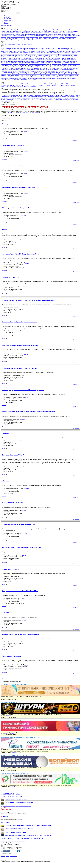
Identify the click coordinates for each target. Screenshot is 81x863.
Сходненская (50, 72)
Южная (29, 79)
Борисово (33, 51)
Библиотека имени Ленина (13, 51)
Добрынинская (40, 55)
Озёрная (13, 65)
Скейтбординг (35, 98)
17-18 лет (29, 85)
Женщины (32, 86)
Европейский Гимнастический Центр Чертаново (18, 187)
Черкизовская (4, 78)
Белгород (50, 30)
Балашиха (40, 30)
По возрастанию (34, 112)
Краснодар (11, 34)
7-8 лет (18, 84)
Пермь (78, 35)
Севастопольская (68, 69)
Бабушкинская (28, 49)
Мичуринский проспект (17, 62)
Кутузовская (31, 59)
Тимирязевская (22, 74)
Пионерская (53, 66)
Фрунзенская (46, 76)
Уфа (70, 38)
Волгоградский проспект (24, 54)
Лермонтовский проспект (53, 59)
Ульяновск (66, 38)
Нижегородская (17, 64)
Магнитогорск (49, 34)
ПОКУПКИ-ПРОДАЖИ (7, 795)
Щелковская (66, 78)
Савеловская (54, 69)
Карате (57, 95)
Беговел (9, 95)
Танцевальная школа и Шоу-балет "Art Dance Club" (20, 591)
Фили (32, 76)
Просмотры (26, 112)
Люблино (21, 61)
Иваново (3, 32)
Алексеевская (44, 48)
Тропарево (37, 74)
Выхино (6, 55)
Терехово (9, 74)
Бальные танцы (52, 98)
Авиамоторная (7, 48)
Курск (26, 34)
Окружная (18, 65)
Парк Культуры (64, 65)
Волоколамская (41, 54)
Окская (24, 65)
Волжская (33, 54)
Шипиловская (47, 78)
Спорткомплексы (8, 93)
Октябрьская (29, 65)
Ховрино (52, 76)
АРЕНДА (17, 795)
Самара (57, 37)
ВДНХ (51, 52)
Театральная (68, 72)
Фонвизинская (38, 76)
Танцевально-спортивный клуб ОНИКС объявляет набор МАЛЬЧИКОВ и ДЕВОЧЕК (28, 835)
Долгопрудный (50, 31)
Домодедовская (48, 55)
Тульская (47, 74)
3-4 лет (34, 84)
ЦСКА (57, 76)
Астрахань (34, 30)
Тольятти (49, 38)
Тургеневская (53, 74)
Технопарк (15, 74)
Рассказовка (18, 69)
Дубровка (62, 55)
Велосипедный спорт (10, 96)
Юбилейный (31, 39)
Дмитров (43, 31)
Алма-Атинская (52, 48)
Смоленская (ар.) (38, 71)
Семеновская (11, 71)
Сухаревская (43, 72)
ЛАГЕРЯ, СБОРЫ (17, 796)
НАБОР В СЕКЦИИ (6, 793)
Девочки (56, 84)
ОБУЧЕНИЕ (16, 793)
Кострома (73, 32)
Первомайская (12, 66)
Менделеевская (72, 61)
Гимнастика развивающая (39, 96)
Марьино (42, 61)
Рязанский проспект (45, 69)
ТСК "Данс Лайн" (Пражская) (12, 502)
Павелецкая (57, 65)
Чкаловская (33, 78)
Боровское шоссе (47, 51)
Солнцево (67, 71)
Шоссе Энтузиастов (57, 78)
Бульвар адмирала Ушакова (26, 52)
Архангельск (27, 30)
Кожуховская (52, 57)
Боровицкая (39, 51)
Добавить (3, 5)
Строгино (29, 72)
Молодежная (33, 62)
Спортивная (4, 72)
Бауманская (52, 49)
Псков (31, 37)
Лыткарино (36, 34)
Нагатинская (46, 62)
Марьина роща (36, 61)
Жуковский (76, 31)
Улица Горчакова (20, 75)
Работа (5, 21)
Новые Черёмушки (6, 65)
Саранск (62, 37)
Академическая (23, 48)
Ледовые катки (23, 93)
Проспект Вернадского (48, 68)
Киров (45, 32)
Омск (62, 35)
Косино (3, 58)
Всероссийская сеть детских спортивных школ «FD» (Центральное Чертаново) (29, 411)
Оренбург (70, 35)
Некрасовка (9, 64)
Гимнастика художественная (67, 96)
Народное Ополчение (62, 62)
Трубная (42, 74)
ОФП (9, 98)
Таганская (57, 72)
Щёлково (25, 39)
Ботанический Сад (57, 51)
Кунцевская (19, 59)
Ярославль (42, 39)
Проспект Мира (58, 68)
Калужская (11, 57)
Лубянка (8, 61)
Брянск (55, 30)
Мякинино (40, 62)
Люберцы (42, 34)
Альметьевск (20, 30)
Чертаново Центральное (13, 44)
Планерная (60, 66)
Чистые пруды (26, 78)
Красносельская (38, 58)
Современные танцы (12, 99)
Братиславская (66, 51)
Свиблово (61, 69)
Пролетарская (37, 68)
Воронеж (25, 31)
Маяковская (49, 61)
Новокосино (39, 64)
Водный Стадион (5, 54)
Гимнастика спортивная (53, 96)
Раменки (12, 69)
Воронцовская (58, 54)
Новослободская (66, 64)
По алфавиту (11, 112)
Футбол (73, 99)
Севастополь (72, 37)
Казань (24, 32)
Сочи (21, 38)
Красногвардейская (17, 58)
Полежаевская (4, 68)
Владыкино (74, 52)
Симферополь (10, 38)
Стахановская (22, 72)
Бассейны (16, 93)
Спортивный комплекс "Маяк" (13, 455)
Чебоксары (8, 39)
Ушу (2, 96)
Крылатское (75, 58)
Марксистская (28, 61)
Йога (76, 96)
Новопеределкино (56, 64)
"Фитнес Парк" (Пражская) (11, 656)
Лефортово (64, 59)
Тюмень (60, 38)
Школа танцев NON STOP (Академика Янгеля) (18, 524)
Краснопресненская (28, 58)
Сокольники (61, 71)
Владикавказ (72, 30)
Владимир (3, 31)
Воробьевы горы (49, 54)
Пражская (9, 25)
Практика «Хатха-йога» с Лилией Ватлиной (13, 841)
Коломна (49, 32)
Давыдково (12, 55)
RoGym (4, 229)
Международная (63, 61)
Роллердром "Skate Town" (11, 277)
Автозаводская (15, 48)
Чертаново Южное (26, 44)
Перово (18, 66)
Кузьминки (13, 59)
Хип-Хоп (33, 99)
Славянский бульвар (28, 71)
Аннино (72, 48)
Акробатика (4, 95)
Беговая (58, 49)
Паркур (14, 98)
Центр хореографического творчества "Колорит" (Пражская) (23, 390)
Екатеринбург (58, 31)
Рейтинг (20, 112)
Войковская (13, 54)
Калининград (30, 32)
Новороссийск (38, 35)
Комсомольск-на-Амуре (58, 32)
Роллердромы (72, 93)
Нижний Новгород (13, 35)
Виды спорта (7, 18)
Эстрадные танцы (50, 99)
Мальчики (29, 84)
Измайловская (4, 57)
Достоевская (56, 55)
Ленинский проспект (40, 59)
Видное (59, 30)
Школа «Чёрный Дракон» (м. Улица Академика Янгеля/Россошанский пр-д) (28, 300)
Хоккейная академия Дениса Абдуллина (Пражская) (20, 345)
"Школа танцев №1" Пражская (13, 145)
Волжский (15, 31)
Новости (6, 23)
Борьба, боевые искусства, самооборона (23, 95)
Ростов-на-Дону (47, 37)
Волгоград (9, 31)
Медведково (55, 61)
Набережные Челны (69, 34)
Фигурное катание (65, 99)
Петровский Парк (25, 66)
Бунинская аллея (38, 52)
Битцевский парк (25, 51)
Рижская (33, 69)
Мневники (27, 62)
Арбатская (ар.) (5, 49)
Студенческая (35, 72)
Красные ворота (46, 58)
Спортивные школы (47, 93)
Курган (23, 34)
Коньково (74, 57)
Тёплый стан (67, 74)
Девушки (67, 85)
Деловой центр (19, 55)
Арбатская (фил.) (13, 49)
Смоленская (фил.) (49, 71)
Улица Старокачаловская (71, 75)
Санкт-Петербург (12, 30)
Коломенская (59, 57)
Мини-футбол (4, 98)
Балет (46, 98)
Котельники (8, 58)
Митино (8, 62)
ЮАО (4, 44)
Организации (7, 15)
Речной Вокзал (26, 69)
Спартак (72, 71)
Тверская (62, 72)
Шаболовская (40, 78)
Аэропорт (21, 49)
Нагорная (53, 62)
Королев (68, 32)
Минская (3, 62)
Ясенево (34, 79)
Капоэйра (52, 95)
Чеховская (18, 78)
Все (2, 30)
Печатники (47, 66)
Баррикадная (45, 49)
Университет (17, 76)
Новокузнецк (30, 35)
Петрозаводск (4, 37)
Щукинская (73, 78)
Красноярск (17, 34)
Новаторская (24, 64)
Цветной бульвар (69, 76)
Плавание (18, 98)
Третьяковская (30, 74)
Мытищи (61, 34)
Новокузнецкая (47, 64)
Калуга (36, 32)
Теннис (58, 99)
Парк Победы (72, 65)
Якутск (37, 39)
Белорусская (70, 49)
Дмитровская (31, 55)
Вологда (20, 31)
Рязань (53, 37)
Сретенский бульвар (13, 72)
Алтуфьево (60, 48)
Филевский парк (26, 76)
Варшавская (56, 52)
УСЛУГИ (8, 796)
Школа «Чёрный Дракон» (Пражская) (15, 166)
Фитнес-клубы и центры (60, 93)
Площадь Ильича (67, 66)
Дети (4, 84)
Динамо (26, 55)
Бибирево (3, 51)
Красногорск (4, 34)
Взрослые (20, 86)
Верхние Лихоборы (65, 52)
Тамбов (41, 38)
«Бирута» (5, 481)
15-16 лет (23, 85)
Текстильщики (76, 72)
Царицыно (62, 76)
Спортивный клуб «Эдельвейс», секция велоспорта (19, 322)
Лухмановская (15, 61)
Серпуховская (19, 71)
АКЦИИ (3, 796)
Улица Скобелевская (58, 75)
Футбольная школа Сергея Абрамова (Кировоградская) (21, 547)
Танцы (41, 98)
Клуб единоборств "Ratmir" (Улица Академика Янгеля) (21, 254)
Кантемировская (19, 57)
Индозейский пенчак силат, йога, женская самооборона (16, 806)
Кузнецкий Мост (5, 59)
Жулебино (68, 55)
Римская (38, 69)
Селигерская (4, 71)
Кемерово (40, 32)
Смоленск (16, 38)
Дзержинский (37, 31)
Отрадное (50, 65)
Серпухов (3, 38)
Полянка (11, 68)
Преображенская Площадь (26, 68)
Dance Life (5, 433)
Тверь (45, 38)
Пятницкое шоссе (5, 69)
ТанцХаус (5, 124)
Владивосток (65, 30)
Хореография (41, 99)
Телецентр (3, 74)
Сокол (55, 71)
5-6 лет (13, 84)
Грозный (30, 31)
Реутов (40, 37)
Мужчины (26, 86)
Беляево (76, 49)
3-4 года (8, 84)
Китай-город (45, 57)
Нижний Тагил (22, 35)
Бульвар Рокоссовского (12, 52)
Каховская (27, 57)
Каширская (33, 57)
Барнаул (45, 30)
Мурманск (56, 34)
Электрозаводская (5, 79)
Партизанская (4, 66)
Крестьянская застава (57, 58)
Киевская (38, 57)
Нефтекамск (4, 35)
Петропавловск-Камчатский (16, 37)
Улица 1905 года (75, 74)
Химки (2, 39)
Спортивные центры (34, 93)
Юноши (35, 85)
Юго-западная (23, 79)
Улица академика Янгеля (7, 76)
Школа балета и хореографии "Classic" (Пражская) (19, 368)
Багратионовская (37, 49)
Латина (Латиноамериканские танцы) (68, 98)
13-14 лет (17, 85)
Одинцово (58, 35)
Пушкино (35, 37)
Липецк (30, 34)
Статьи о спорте (8, 20)
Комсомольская (68, 57)
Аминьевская (66, 48)
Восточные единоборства (41, 95)
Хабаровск (74, 38)
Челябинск (14, 39)
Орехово (45, 65)
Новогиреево (32, 64)
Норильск (52, 35)
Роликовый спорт (26, 98)
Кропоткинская (67, 58)
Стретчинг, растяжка (24, 99)
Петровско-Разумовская (37, 66)
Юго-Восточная (15, 79)
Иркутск (12, 32)
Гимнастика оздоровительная (24, 96)
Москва (3, 25)
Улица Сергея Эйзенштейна (45, 75)
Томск (53, 38)
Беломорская (63, 49)
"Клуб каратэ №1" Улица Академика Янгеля (17, 208)
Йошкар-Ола (18, 32)
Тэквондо (77, 95)
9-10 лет (23, 84)
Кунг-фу (71, 95)
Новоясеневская (75, 64)
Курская (25, 59)
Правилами (19, 819)
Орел (66, 35)
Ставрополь (26, 38)
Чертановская (12, 78)
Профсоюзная (67, 68)
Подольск (26, 37)
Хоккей (77, 99)
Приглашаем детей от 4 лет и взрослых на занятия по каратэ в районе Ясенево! (22, 838)
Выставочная (66, 54)
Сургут (31, 38)
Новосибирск (46, 35)
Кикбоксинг (64, 95)
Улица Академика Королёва (8, 75)
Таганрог (36, 38)
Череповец (20, 39)
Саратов (67, 37)
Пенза (75, 35)
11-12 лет (11, 85)
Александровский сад (34, 48)
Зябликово (74, 55)
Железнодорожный (68, 31)
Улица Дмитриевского (31, 75)
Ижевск (8, 32)
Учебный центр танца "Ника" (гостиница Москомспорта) (22, 634)
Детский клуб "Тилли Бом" (11, 569)
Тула (57, 38)
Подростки (6, 85)
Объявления (7, 17)
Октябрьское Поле (38, 65)
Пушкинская (74, 68)
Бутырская (46, 52)
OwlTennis (5, 612)
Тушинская (61, 74)
